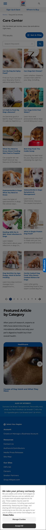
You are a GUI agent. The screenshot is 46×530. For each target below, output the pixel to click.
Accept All (19, 526)
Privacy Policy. (8, 515)
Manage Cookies (19, 519)
